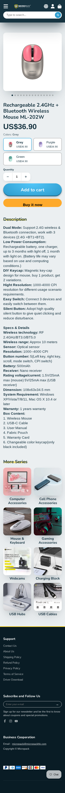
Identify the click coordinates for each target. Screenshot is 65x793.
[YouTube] (16, 721)
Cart (59, 6)
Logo (22, 6)
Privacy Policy (11, 668)
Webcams (17, 563)
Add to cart (32, 190)
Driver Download (13, 679)
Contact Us (10, 645)
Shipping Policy (12, 657)
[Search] (58, 15)
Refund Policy (11, 662)
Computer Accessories (17, 486)
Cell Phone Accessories (48, 486)
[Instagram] (10, 721)
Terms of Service (13, 674)
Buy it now (32, 205)
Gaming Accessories (48, 526)
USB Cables (48, 599)
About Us (8, 651)
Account (53, 6)
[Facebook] (4, 721)
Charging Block (48, 563)
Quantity (8, 169)
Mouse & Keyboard (17, 526)
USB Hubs (17, 599)
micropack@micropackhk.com (29, 743)
